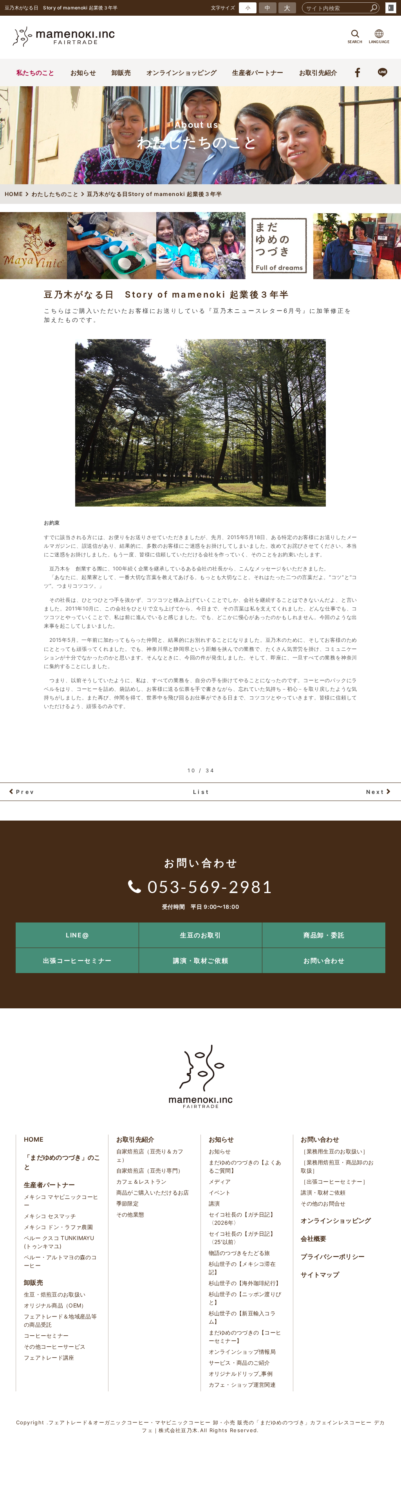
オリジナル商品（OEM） (55, 1305)
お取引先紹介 (318, 72)
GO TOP (377, 925)
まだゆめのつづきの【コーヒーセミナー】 (245, 1336)
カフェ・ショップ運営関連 (242, 1384)
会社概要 (313, 1238)
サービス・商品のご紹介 (239, 1362)
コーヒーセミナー (46, 1335)
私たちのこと (35, 72)
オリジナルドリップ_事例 (241, 1373)
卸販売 (121, 72)
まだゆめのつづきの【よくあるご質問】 (245, 1166)
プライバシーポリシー (333, 1256)
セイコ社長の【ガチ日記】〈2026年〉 (242, 1218)
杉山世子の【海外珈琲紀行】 (245, 1283)
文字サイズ (223, 8)
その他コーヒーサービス (54, 1346)
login (390, 7)
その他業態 (130, 1214)
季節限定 (127, 1203)
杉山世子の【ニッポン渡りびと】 (245, 1298)
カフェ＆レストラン (141, 1181)
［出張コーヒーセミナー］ (334, 1181)
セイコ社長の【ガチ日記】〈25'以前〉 (242, 1237)
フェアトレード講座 (49, 1357)
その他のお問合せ (323, 1203)
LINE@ (77, 935)
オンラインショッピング (181, 72)
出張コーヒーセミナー (77, 960)
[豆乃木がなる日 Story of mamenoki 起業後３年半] (200, 423)
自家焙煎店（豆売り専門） (150, 1170)
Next (375, 791)
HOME (33, 1139)
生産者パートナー (257, 72)
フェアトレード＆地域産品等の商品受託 (60, 1320)
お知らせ (83, 72)
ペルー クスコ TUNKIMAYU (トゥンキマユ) (59, 1242)
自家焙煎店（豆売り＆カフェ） (150, 1155)
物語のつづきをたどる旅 (239, 1252)
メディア (220, 1181)
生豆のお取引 (201, 935)
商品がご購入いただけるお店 (152, 1192)
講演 (214, 1203)
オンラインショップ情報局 (242, 1351)
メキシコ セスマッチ (50, 1216)
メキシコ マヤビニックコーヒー (61, 1200)
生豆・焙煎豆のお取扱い (54, 1294)
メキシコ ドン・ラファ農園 (58, 1227)
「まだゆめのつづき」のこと (62, 1162)
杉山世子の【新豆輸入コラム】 (242, 1317)
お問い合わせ (324, 960)
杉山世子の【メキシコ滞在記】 (242, 1267)
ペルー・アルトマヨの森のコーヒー (60, 1261)
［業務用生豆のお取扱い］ (334, 1151)
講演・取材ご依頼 (200, 960)
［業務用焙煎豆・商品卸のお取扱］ (337, 1166)
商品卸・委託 (324, 935)
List (201, 791)
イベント (220, 1192)
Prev (25, 791)
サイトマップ (320, 1274)
